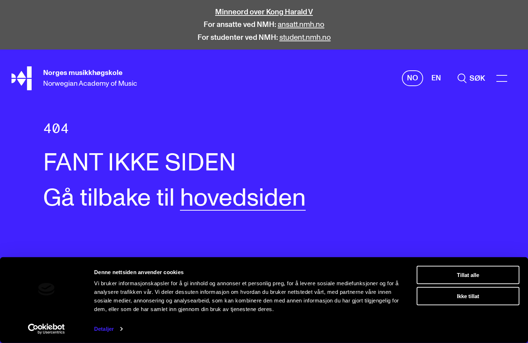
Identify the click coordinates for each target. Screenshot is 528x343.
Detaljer (104, 329)
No (412, 78)
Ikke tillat (468, 296)
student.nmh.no (305, 37)
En (436, 78)
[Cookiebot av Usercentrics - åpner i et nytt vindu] (46, 329)
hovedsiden (243, 198)
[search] (471, 78)
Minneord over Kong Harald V (264, 12)
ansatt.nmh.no (301, 24)
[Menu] (501, 78)
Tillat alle (468, 275)
